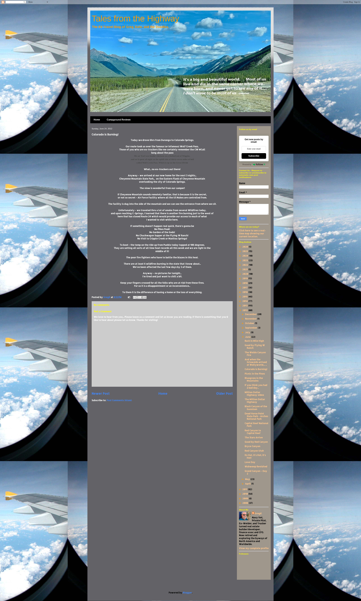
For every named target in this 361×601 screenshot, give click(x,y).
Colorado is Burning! (256, 369)
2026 (245, 246)
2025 (245, 251)
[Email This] (134, 297)
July (248, 332)
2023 (245, 260)
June (248, 336)
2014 (245, 301)
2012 (245, 310)
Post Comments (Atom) (119, 400)
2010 (245, 493)
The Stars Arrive (254, 437)
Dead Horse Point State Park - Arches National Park (256, 416)
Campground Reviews (119, 119)
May (247, 479)
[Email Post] (129, 297)
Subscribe (253, 156)
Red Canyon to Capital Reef (253, 431)
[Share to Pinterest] (145, 297)
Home (97, 119)
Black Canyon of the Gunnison (256, 407)
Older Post (224, 393)
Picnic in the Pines (255, 373)
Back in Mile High (254, 340)
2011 (245, 489)
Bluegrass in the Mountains (254, 379)
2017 (245, 287)
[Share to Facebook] (142, 297)
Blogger (187, 592)
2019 (245, 278)
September (251, 327)
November (251, 318)
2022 (245, 264)
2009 (245, 498)
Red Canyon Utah (254, 450)
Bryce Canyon (252, 446)
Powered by (247, 164)
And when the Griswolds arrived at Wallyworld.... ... (256, 362)
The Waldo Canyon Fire (255, 353)
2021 (245, 269)
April (248, 483)
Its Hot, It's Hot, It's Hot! (255, 456)
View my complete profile (254, 548)
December (251, 314)
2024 (245, 255)
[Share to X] (139, 297)
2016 (245, 291)
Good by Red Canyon (256, 441)
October (250, 323)
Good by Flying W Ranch (255, 346)
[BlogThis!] (137, 297)
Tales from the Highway (135, 18)
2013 (245, 305)
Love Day (250, 462)
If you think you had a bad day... (256, 386)
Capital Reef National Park (256, 424)
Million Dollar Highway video (254, 393)
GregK (258, 513)
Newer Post (101, 393)
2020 (245, 273)
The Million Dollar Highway (255, 400)
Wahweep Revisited (256, 466)
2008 (245, 502)
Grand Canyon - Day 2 (256, 472)
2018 (245, 282)
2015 (245, 296)
